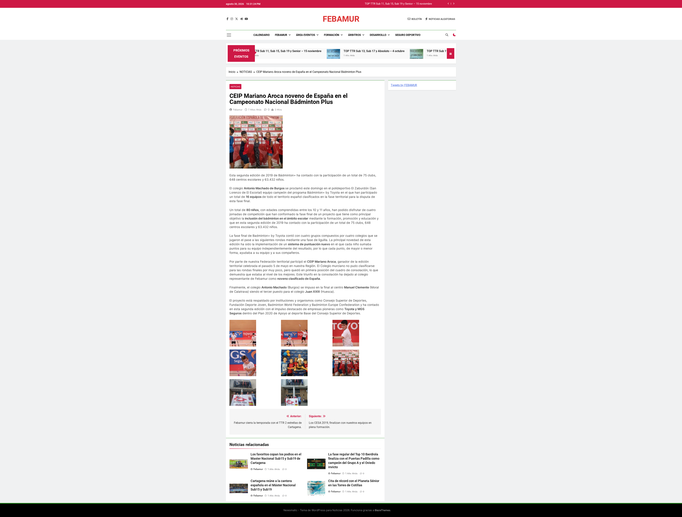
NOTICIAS (235, 86)
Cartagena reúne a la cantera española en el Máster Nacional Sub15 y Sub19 (273, 485)
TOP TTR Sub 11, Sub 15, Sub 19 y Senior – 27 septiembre (437, 51)
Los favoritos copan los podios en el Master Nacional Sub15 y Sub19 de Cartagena (276, 459)
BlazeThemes (382, 510)
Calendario (261, 35)
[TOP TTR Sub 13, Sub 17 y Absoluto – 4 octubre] (306, 55)
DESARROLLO (378, 35)
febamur (237, 109)
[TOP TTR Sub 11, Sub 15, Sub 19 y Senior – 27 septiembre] (389, 55)
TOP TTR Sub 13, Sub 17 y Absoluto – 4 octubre (404, 7)
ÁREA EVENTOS (305, 35)
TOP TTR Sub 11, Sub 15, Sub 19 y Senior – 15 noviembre (258, 51)
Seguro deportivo (407, 35)
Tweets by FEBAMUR (404, 85)
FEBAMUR (341, 19)
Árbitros (354, 35)
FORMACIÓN (331, 35)
